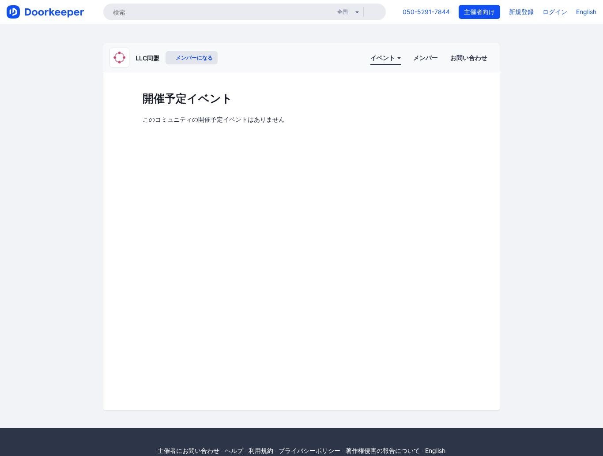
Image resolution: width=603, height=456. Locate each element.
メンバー (425, 57)
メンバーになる (193, 57)
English (586, 11)
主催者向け (479, 11)
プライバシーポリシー (309, 450)
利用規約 (261, 450)
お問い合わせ (468, 57)
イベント (383, 57)
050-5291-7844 (426, 11)
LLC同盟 (147, 58)
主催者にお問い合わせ (188, 450)
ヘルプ (234, 450)
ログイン (555, 11)
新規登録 (521, 11)
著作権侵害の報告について (383, 450)
